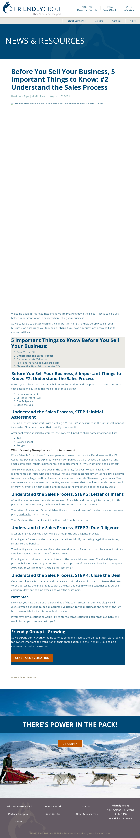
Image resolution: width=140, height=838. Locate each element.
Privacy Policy (81, 833)
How (110, 8)
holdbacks (25, 514)
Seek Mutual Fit (26, 352)
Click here (30, 427)
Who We (87, 8)
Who (129, 8)
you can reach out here (99, 616)
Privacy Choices (102, 833)
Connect (116, 20)
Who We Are (53, 814)
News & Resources (87, 814)
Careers (99, 20)
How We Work (53, 806)
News (133, 20)
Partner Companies (76, 20)
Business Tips (20, 96)
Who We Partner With (19, 806)
